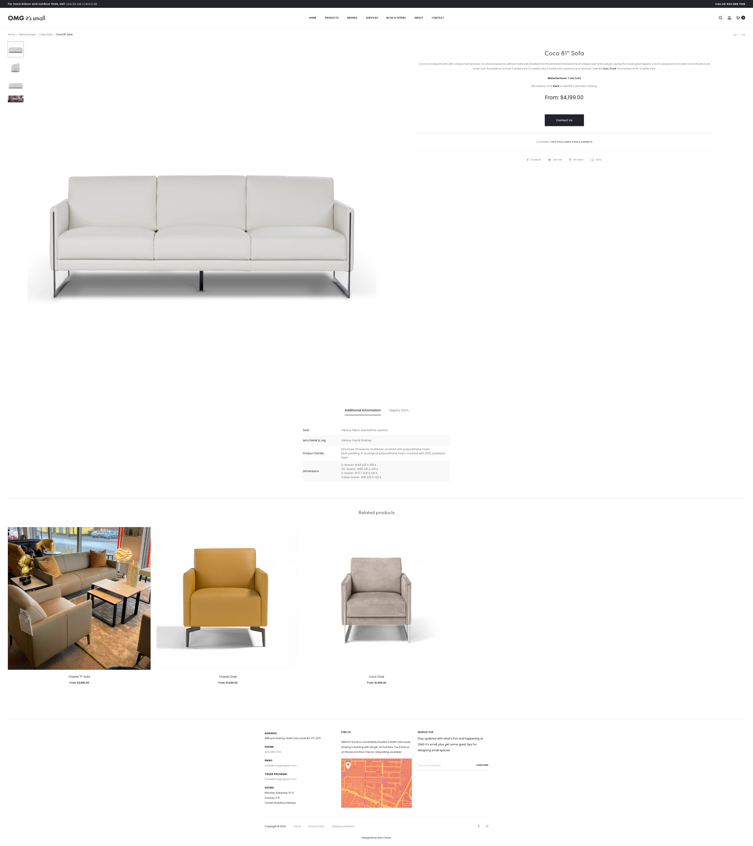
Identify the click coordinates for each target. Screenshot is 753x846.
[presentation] (10, 598)
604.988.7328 (273, 752)
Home (312, 17)
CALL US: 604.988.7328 (730, 4)
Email (599, 159)
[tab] (363, 410)
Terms (297, 826)
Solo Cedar (384, 837)
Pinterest (579, 159)
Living (567, 141)
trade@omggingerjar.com (281, 779)
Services (372, 17)
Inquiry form (398, 410)
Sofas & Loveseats (582, 141)
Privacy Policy (316, 826)
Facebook (535, 159)
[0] (738, 18)
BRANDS (352, 17)
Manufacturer (27, 34)
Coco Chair (376, 677)
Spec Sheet (609, 68)
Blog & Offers (396, 17)
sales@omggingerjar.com (281, 765)
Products (332, 17)
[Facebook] (478, 826)
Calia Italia (45, 34)
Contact (438, 17)
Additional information (363, 410)
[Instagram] (487, 826)
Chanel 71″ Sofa (79, 677)
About (418, 17)
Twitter (557, 159)
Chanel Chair (228, 677)
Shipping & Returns (343, 826)
